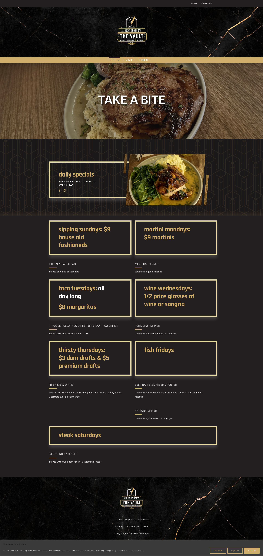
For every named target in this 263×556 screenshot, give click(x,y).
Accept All (252, 550)
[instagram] (65, 190)
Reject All (235, 550)
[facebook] (60, 190)
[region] (131, 548)
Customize (218, 550)
